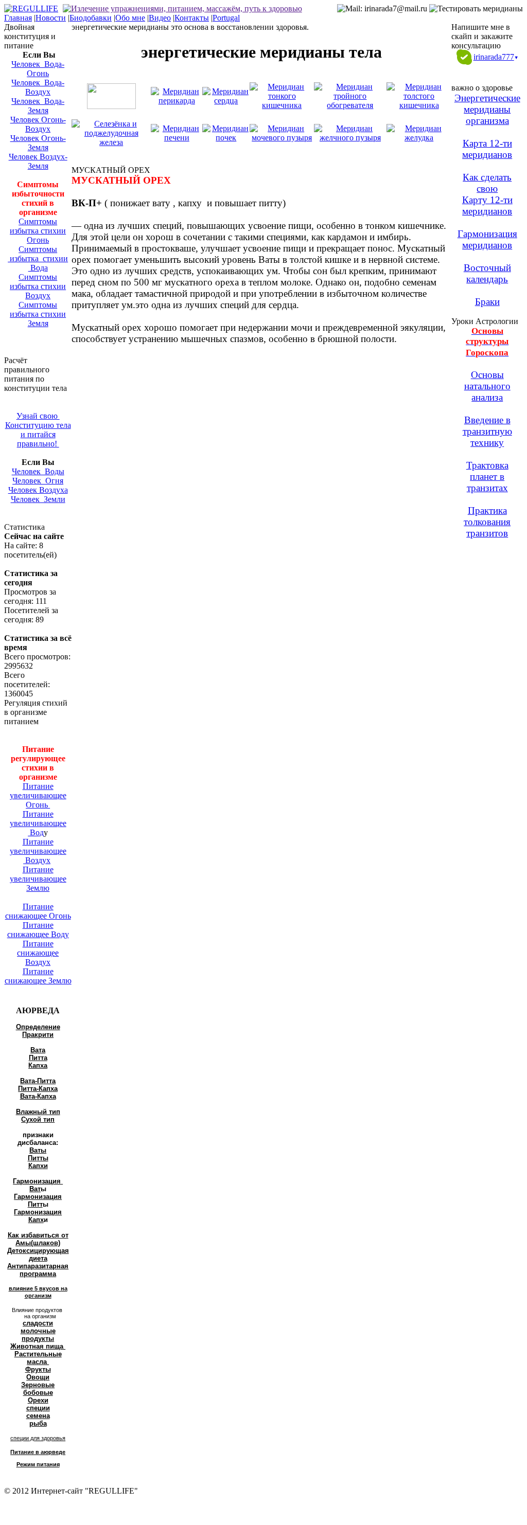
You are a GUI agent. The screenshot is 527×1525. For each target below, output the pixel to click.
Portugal (226, 17)
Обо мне (130, 17)
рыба (38, 1423)
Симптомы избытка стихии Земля (38, 314)
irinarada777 (495, 56)
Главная (18, 17)
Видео (160, 17)
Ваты (37, 1150)
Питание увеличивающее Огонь (38, 795)
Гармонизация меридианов (487, 239)
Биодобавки (90, 17)
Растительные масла (38, 1358)
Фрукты (38, 1369)
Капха (37, 1065)
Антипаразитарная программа (37, 1270)
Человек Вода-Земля (37, 106)
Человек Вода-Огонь (37, 69)
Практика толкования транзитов (487, 522)
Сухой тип (38, 1119)
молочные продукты (38, 1334)
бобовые (38, 1392)
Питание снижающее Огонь (38, 911)
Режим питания (38, 1464)
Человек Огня (37, 480)
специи (38, 1408)
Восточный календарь (487, 273)
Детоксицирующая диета (38, 1254)
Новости (51, 17)
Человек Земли (38, 499)
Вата (37, 1050)
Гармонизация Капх (38, 1216)
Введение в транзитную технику (487, 431)
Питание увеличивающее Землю (38, 878)
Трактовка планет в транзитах (487, 476)
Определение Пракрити (38, 1030)
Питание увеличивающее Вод (38, 823)
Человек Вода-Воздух (37, 87)
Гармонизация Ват (38, 1185)
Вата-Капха (38, 1096)
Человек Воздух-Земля (38, 161)
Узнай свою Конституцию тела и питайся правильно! (38, 429)
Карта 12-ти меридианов (487, 149)
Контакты (191, 17)
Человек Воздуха (38, 490)
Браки (487, 301)
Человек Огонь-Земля (38, 143)
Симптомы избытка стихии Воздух (38, 286)
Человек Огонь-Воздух (38, 124)
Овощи (37, 1377)
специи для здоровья (37, 1438)
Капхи (38, 1166)
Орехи (38, 1400)
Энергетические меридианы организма (487, 109)
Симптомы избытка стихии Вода (38, 258)
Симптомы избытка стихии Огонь (38, 230)
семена (38, 1416)
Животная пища (37, 1346)
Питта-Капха (38, 1088)
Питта (38, 1058)
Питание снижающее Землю (38, 976)
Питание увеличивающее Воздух (38, 851)
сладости (38, 1323)
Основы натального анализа (487, 386)
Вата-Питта (38, 1081)
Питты (38, 1158)
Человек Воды (38, 471)
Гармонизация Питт (38, 1200)
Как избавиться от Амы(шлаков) (38, 1239)
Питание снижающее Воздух (38, 952)
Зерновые (38, 1385)
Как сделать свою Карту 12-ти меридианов (487, 194)
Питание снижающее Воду (38, 930)
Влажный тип (38, 1112)
